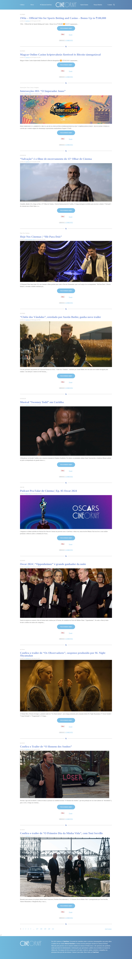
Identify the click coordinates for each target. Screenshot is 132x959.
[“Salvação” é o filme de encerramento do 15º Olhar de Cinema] (66, 182)
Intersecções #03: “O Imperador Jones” (43, 91)
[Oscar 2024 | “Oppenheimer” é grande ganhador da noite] (66, 593)
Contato (109, 4)
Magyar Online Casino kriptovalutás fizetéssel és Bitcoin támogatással (60, 54)
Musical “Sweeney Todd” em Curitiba (42, 402)
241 (53, 929)
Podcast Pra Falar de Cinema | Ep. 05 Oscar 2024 (48, 490)
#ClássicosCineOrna (46, 4)
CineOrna (27, 21)
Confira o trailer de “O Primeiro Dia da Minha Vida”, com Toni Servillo (61, 833)
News (32, 4)
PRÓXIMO (108, 929)
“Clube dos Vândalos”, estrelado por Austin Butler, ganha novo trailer (60, 316)
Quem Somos (84, 4)
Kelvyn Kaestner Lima (30, 239)
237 (37, 929)
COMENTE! (66, 40)
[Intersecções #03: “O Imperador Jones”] (66, 109)
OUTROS (22, 14)
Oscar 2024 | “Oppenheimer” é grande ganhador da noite (53, 564)
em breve (22, 649)
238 (41, 929)
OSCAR (22, 487)
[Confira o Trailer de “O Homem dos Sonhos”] (64, 774)
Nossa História (98, 4)
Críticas (22, 4)
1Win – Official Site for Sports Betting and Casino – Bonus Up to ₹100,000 (63, 18)
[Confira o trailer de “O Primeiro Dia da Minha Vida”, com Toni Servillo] (65, 867)
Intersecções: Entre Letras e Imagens (29, 87)
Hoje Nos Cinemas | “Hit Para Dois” (41, 236)
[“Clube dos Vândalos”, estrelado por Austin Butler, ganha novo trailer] (66, 344)
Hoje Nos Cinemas (24, 233)
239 (45, 929)
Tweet (70, 35)
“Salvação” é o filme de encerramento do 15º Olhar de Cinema (56, 158)
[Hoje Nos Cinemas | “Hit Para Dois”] (66, 261)
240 (49, 929)
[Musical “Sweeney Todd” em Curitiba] (66, 431)
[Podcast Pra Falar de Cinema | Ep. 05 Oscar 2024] (66, 512)
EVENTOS (23, 155)
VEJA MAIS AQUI (66, 28)
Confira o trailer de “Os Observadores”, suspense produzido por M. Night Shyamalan (62, 654)
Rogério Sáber (28, 94)
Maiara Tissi (28, 493)
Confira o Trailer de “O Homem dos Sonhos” (46, 746)
